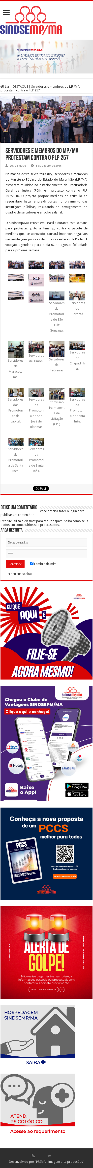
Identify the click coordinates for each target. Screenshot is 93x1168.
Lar (6, 86)
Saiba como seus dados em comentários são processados (44, 523)
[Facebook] (38, 1156)
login (73, 511)
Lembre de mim (45, 564)
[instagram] (60, 1156)
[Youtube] (54, 1156)
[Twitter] (44, 1156)
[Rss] (33, 1156)
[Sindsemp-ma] (46, 20)
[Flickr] (49, 1156)
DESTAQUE (20, 86)
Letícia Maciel (18, 165)
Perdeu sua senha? (19, 574)
